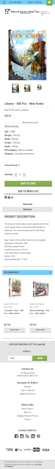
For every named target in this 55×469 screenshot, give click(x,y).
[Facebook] (6, 197)
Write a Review (12, 126)
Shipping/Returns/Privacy (27, 416)
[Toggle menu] (4, 4)
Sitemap (38, 462)
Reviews (27, 209)
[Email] (9, 197)
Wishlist (27, 387)
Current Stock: (12, 165)
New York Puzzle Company (11, 305)
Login (29, 2)
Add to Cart (14, 330)
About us (27, 412)
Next (50, 55)
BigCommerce (19, 465)
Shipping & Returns (27, 394)
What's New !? (27, 409)
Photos (28, 419)
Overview (27, 204)
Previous (4, 55)
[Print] (12, 197)
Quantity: (9, 174)
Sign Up (38, 2)
